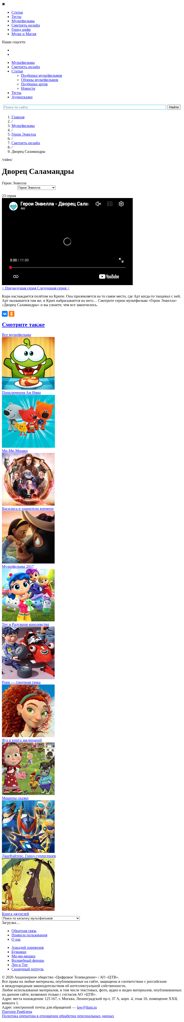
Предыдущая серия (19, 288)
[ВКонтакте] (5, 314)
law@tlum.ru (87, 1007)
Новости (28, 88)
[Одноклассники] (11, 314)
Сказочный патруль (28, 969)
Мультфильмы (23, 63)
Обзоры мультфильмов (39, 80)
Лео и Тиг (20, 965)
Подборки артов (34, 84)
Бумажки (19, 952)
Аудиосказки (22, 97)
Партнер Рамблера (17, 1012)
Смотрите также (23, 324)
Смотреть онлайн (26, 67)
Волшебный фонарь (28, 960)
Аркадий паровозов (28, 947)
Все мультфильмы (16, 335)
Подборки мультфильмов (41, 75)
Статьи (17, 71)
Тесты (16, 93)
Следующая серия (53, 288)
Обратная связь (24, 931)
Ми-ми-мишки (23, 956)
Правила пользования (29, 935)
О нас (16, 939)
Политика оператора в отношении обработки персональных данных (58, 1016)
